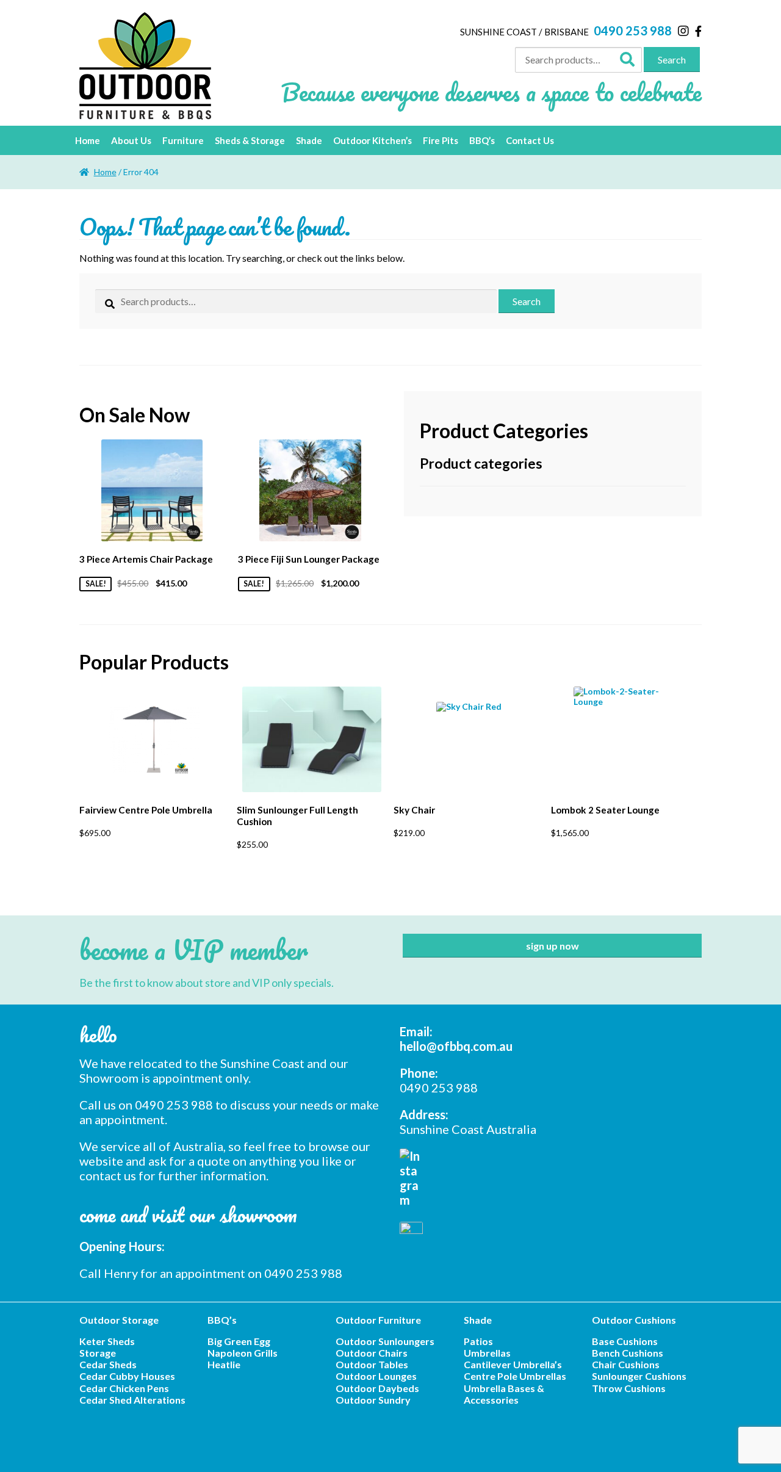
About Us (131, 140)
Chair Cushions (626, 1364)
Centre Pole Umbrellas (515, 1376)
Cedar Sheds (108, 1364)
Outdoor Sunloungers (385, 1341)
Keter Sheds (107, 1341)
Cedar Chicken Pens (124, 1388)
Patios (478, 1341)
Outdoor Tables (372, 1364)
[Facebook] (698, 31)
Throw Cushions (629, 1388)
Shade (309, 140)
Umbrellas (487, 1352)
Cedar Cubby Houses (127, 1376)
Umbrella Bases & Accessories (504, 1393)
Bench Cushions (627, 1352)
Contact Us (530, 140)
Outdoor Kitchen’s (372, 140)
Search (672, 59)
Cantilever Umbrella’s (513, 1364)
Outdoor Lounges (376, 1376)
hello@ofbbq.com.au (456, 1046)
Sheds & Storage (250, 140)
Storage (97, 1352)
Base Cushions (625, 1341)
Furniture (183, 140)
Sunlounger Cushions (639, 1376)
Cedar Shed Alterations (132, 1399)
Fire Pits (440, 140)
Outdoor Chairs (372, 1352)
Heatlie (223, 1364)
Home (87, 140)
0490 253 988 (633, 30)
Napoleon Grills (242, 1352)
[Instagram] (683, 30)
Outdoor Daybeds (377, 1388)
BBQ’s (482, 140)
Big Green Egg (238, 1341)
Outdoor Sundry (373, 1399)
